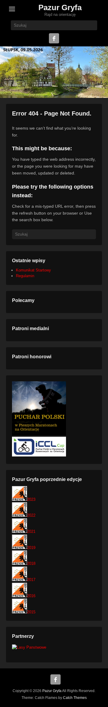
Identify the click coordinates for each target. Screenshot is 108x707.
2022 (31, 515)
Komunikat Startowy (33, 270)
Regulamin (25, 276)
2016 (31, 596)
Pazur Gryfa (60, 7)
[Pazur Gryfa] (54, 72)
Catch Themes (75, 698)
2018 (31, 563)
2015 (31, 612)
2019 (31, 547)
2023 (31, 499)
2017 (31, 579)
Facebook (54, 38)
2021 (31, 531)
